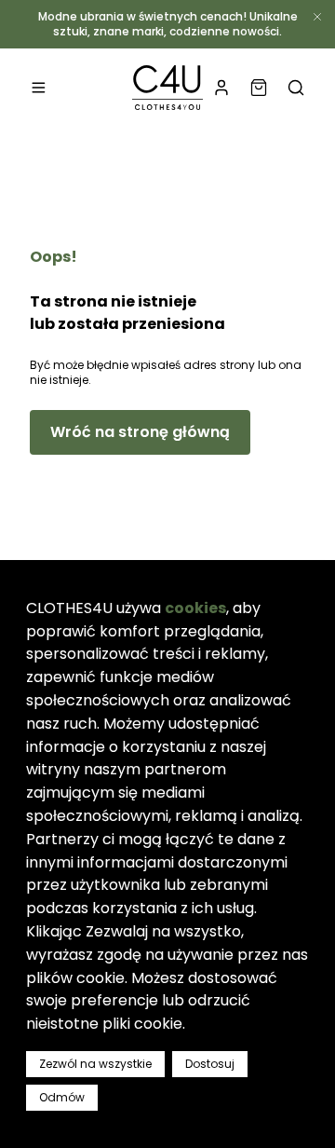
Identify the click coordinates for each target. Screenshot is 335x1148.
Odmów (62, 1097)
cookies (195, 608)
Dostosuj (209, 1064)
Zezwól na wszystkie (95, 1064)
